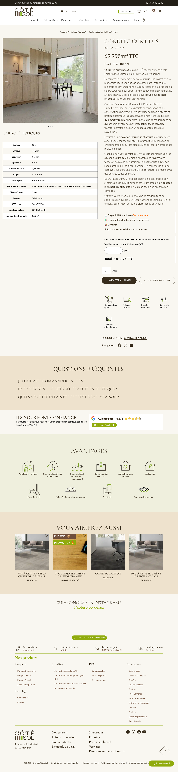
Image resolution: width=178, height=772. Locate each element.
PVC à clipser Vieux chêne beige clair (31, 575)
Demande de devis (63, 746)
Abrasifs (132, 707)
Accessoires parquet (26, 684)
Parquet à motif (24, 680)
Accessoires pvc (99, 680)
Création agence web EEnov (140, 763)
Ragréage (133, 680)
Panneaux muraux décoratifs (107, 751)
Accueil (63, 32)
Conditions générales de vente (64, 763)
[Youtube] (144, 732)
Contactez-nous (135, 337)
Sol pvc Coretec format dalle (90, 32)
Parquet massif (24, 675)
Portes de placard (100, 742)
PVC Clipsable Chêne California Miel (70, 575)
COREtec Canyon (108, 573)
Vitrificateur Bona (137, 698)
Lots (136, 20)
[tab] (89, 381)
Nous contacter (61, 742)
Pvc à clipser (67, 20)
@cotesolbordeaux (89, 607)
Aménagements (121, 20)
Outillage (133, 712)
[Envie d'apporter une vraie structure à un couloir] (107, 623)
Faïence (20, 702)
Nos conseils (59, 732)
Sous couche (134, 671)
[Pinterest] (139, 732)
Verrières (94, 746)
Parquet (34, 20)
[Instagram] (133, 732)
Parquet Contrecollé (26, 671)
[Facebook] (128, 732)
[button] (157, 280)
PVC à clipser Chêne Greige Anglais (146, 575)
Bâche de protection (138, 716)
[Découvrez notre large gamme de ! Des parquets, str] (144, 623)
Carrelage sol (23, 697)
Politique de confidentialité (113, 763)
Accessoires (101, 20)
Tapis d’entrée (135, 721)
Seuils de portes (136, 684)
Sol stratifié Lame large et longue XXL (68, 677)
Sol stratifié (50, 20)
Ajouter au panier (120, 280)
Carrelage (84, 20)
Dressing (94, 737)
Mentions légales (89, 763)
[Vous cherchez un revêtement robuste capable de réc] (70, 623)
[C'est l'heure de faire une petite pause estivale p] (34, 623)
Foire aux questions (64, 737)
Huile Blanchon (135, 693)
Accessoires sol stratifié (64, 688)
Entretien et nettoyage (139, 703)
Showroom (96, 732)
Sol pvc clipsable (99, 675)
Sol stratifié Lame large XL (65, 671)
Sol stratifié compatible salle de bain (70, 683)
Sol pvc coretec (98, 671)
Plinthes (132, 689)
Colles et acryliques (137, 675)
